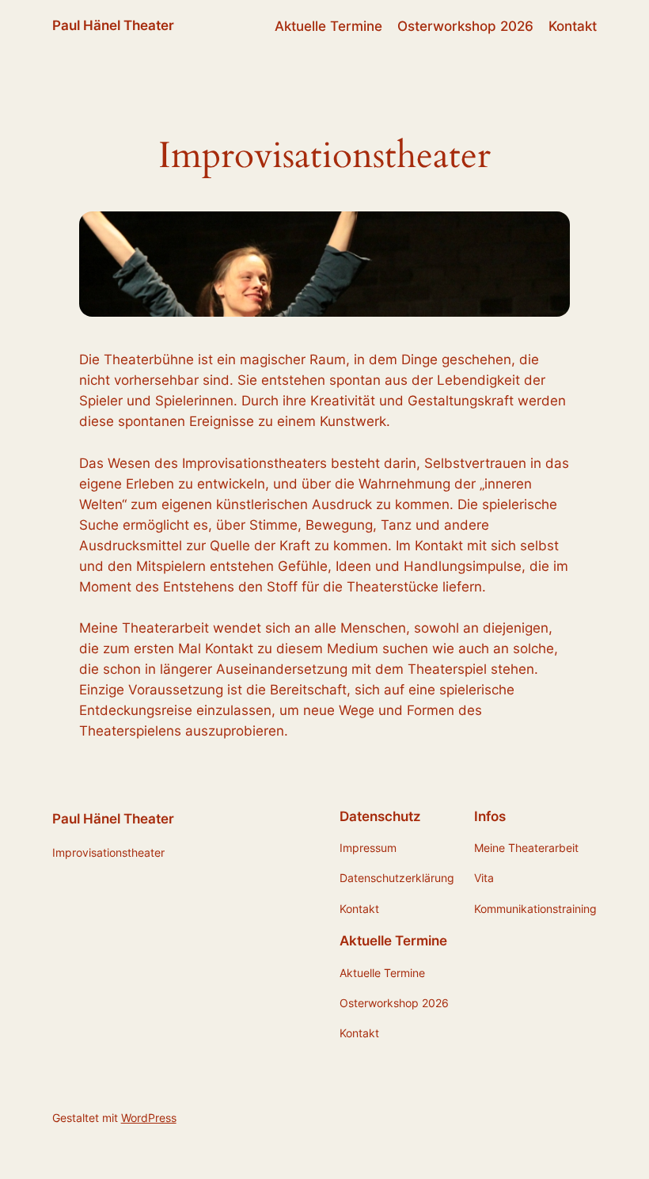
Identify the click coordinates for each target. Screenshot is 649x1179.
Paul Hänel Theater (113, 25)
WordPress (148, 1117)
